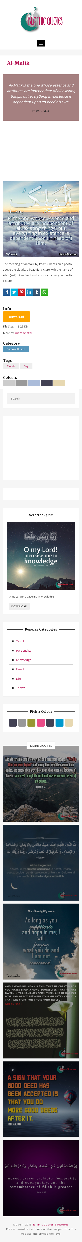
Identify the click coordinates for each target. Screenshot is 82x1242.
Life (18, 678)
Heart (20, 669)
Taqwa (20, 688)
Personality (23, 650)
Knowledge (23, 660)
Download (16, 317)
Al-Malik (18, 63)
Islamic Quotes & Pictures (51, 1224)
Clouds (11, 366)
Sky (26, 366)
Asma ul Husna (16, 349)
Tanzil (20, 641)
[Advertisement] (41, 150)
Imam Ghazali (41, 111)
